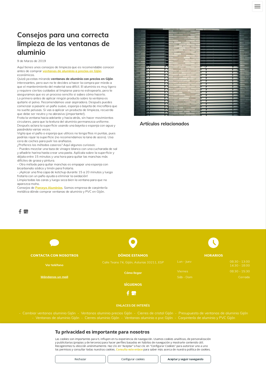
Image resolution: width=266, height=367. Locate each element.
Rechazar (80, 359)
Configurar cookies (133, 359)
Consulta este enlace (129, 349)
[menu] (257, 6)
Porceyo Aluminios (49, 188)
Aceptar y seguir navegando (185, 359)
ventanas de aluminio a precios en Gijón (72, 71)
